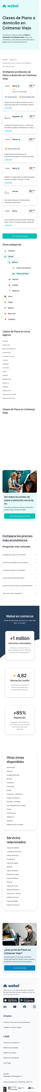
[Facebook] (24, 1006)
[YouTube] (15, 1006)
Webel (5, 59)
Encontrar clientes (19, 968)
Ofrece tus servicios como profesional (16, 1022)
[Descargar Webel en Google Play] (26, 1000)
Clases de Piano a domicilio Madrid (16, 63)
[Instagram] (34, 1006)
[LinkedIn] (5, 1006)
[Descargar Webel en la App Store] (11, 1000)
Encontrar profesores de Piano (19, 516)
